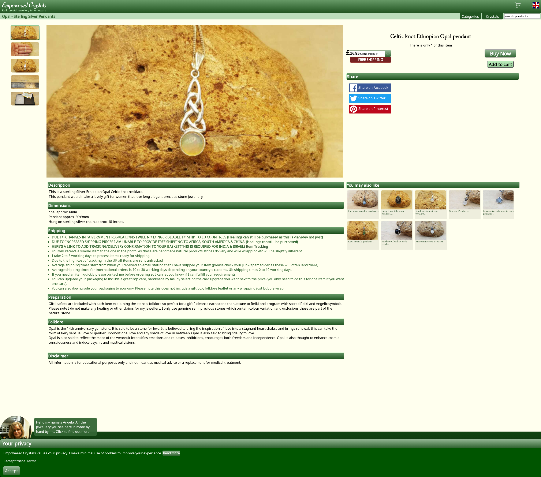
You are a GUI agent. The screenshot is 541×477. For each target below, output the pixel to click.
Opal (6, 16)
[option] (194, 101)
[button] (25, 33)
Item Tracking (257, 246)
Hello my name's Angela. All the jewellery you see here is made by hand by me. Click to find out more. (63, 427)
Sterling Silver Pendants (34, 16)
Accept (11, 471)
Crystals (492, 16)
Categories (470, 16)
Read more (171, 453)
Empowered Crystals (25, 5)
